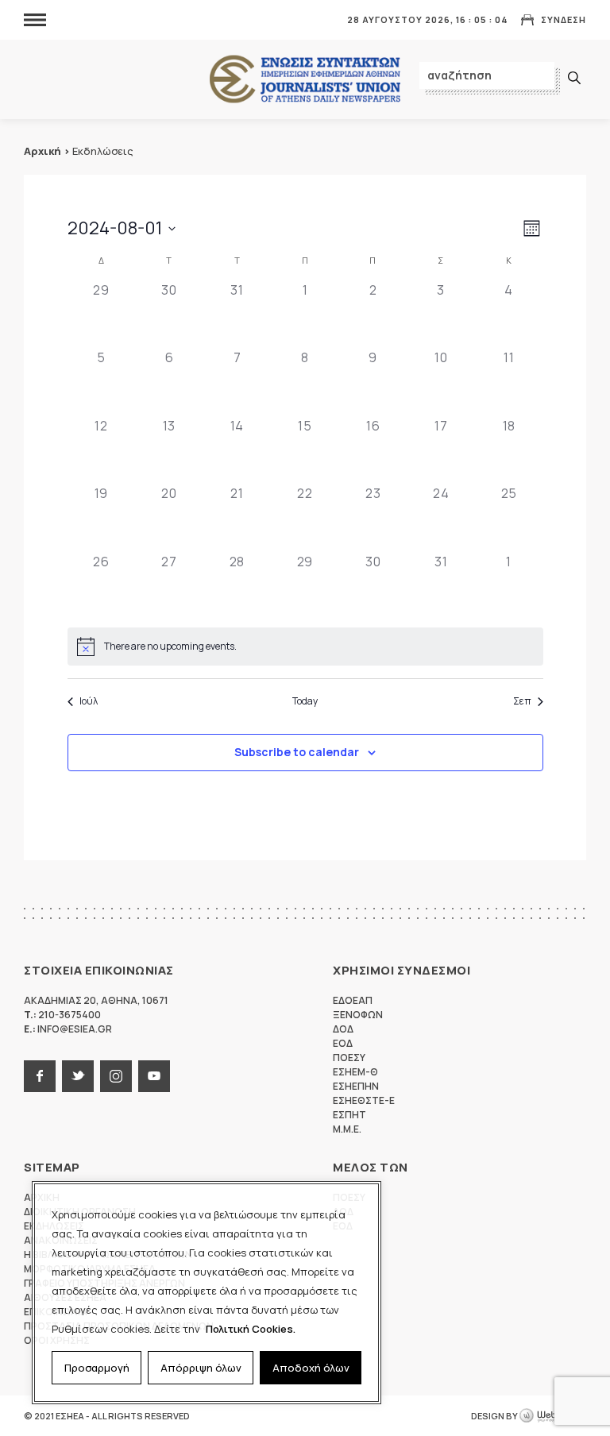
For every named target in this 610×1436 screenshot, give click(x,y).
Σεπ (522, 701)
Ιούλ (88, 701)
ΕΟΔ (343, 1043)
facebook (40, 1076)
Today (305, 701)
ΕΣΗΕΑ (305, 80)
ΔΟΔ (343, 1029)
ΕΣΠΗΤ (349, 1114)
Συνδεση (563, 19)
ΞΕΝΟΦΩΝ (358, 1014)
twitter (78, 1076)
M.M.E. (347, 1129)
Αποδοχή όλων (310, 1368)
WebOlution (552, 1416)
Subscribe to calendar (296, 751)
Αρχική (42, 151)
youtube (154, 1076)
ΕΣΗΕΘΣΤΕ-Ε (364, 1100)
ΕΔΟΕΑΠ (353, 1000)
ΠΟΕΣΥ (349, 1057)
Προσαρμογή (96, 1368)
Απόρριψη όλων (200, 1368)
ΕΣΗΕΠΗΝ (356, 1086)
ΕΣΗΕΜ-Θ (355, 1072)
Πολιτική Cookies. (250, 1329)
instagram (116, 1076)
